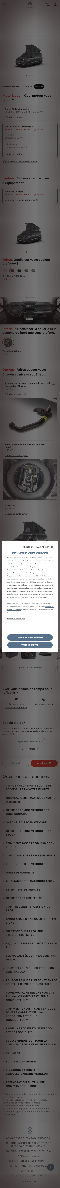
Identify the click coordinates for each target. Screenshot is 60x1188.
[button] (39, 547)
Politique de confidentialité (16, 618)
